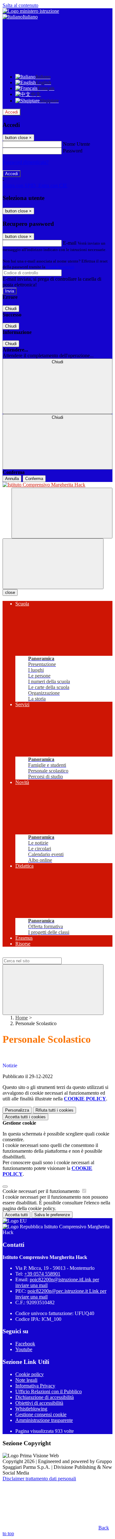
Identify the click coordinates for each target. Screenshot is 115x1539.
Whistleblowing (31, 1408)
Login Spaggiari (60, 266)
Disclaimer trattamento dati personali (39, 1478)
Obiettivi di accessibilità (39, 1403)
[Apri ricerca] (62, 513)
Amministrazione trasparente (44, 1420)
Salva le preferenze (52, 1214)
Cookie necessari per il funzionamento (42, 1191)
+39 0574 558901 (42, 1273)
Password (72, 150)
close (10, 592)
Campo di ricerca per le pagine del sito (41, 954)
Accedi (11, 112)
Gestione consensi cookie (40, 1414)
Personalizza (17, 1110)
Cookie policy (29, 1374)
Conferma (34, 478)
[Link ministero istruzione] (31, 11)
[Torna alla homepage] (57, 485)
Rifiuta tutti (54, 1110)
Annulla (12, 478)
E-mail (69, 243)
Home (21, 1017)
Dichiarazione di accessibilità (44, 1397)
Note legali (26, 1380)
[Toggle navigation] (53, 563)
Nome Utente (76, 144)
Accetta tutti (25, 1116)
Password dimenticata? (26, 162)
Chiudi (11, 308)
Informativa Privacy (35, 1385)
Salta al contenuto (20, 5)
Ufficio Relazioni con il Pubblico (48, 1391)
